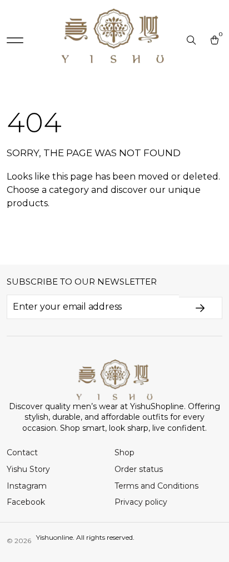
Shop (124, 452)
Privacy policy (140, 502)
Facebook (26, 502)
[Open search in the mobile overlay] (192, 41)
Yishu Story (28, 469)
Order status (138, 469)
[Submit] (200, 308)
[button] (15, 41)
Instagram (27, 486)
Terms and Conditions (156, 486)
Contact (22, 452)
